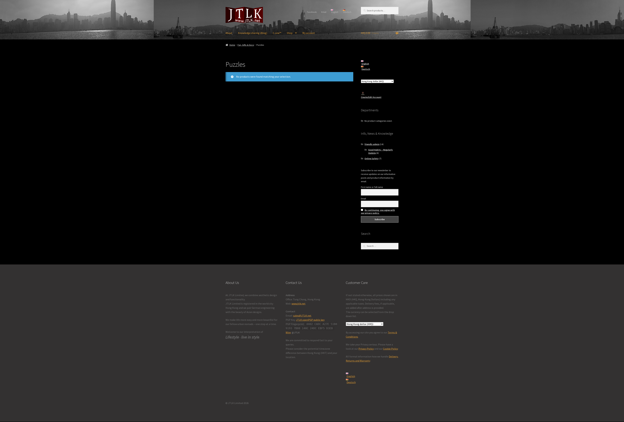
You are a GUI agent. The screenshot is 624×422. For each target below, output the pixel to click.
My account (308, 33)
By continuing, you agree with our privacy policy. (378, 211)
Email (323, 12)
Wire (288, 332)
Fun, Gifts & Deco (246, 44)
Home (232, 44)
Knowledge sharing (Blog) (252, 33)
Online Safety (371, 158)
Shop (289, 33)
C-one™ (277, 33)
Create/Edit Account (371, 97)
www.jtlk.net (299, 303)
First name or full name (372, 187)
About (229, 33)
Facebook (312, 12)
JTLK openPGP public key (310, 319)
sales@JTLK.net (302, 315)
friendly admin (371, 144)
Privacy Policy (366, 348)
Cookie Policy (390, 348)
